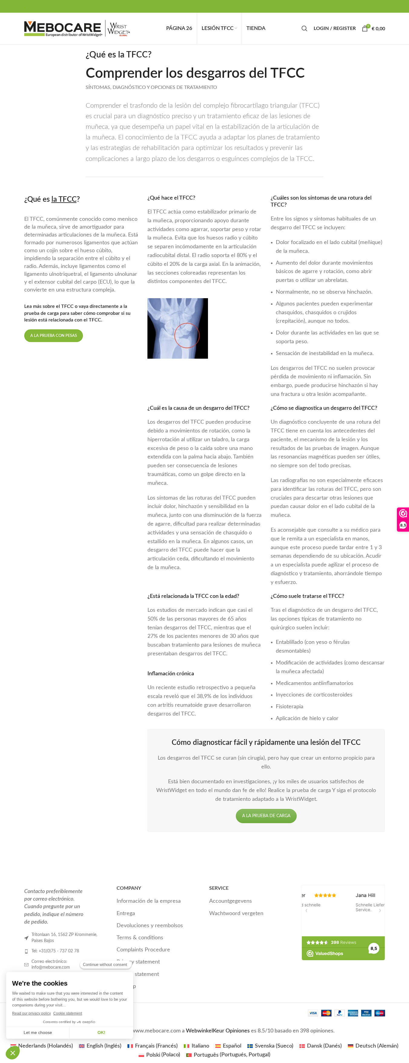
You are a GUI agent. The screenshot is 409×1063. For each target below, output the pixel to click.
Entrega (126, 913)
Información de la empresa (149, 901)
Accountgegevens (230, 901)
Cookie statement (138, 974)
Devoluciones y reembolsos (150, 925)
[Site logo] (77, 28)
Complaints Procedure (143, 950)
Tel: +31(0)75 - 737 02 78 (55, 951)
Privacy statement (138, 962)
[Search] (305, 28)
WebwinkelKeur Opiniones (218, 1031)
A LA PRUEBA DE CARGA (266, 816)
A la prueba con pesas (53, 336)
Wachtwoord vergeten (236, 913)
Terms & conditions (140, 938)
